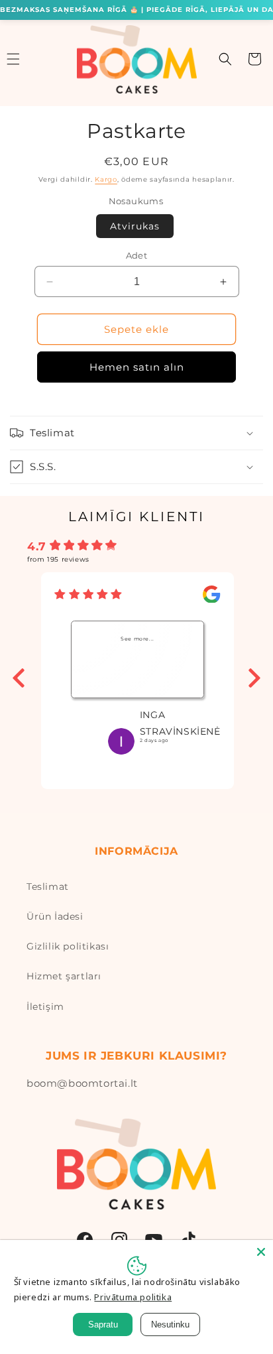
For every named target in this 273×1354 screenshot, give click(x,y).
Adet (137, 255)
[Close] (261, 1252)
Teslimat (48, 886)
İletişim (45, 1007)
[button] (225, 59)
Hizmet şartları (64, 976)
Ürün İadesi (55, 916)
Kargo (106, 179)
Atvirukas (135, 226)
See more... (137, 638)
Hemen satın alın (136, 367)
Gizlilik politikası (68, 946)
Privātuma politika (133, 1297)
